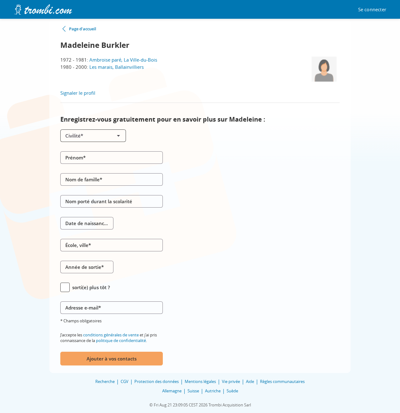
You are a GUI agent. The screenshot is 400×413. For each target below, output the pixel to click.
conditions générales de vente (111, 335)
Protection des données (156, 381)
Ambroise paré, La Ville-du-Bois (123, 60)
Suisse (193, 391)
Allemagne (172, 391)
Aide (250, 381)
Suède (232, 391)
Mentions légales (200, 381)
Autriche (213, 391)
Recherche (105, 381)
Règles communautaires (282, 381)
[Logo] (43, 9)
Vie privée (231, 381)
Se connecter (372, 9)
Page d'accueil (82, 29)
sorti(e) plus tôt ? (91, 287)
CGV (124, 381)
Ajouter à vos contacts (112, 358)
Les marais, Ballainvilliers (116, 67)
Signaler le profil (77, 93)
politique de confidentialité (121, 340)
